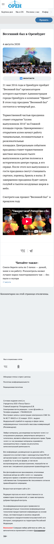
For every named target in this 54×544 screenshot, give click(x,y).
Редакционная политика (13, 387)
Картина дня (7, 12)
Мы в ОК (19, 12)
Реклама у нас (32, 12)
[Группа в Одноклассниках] (18, 367)
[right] (51, 12)
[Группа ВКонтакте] (27, 78)
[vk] (23, 251)
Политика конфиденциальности (16, 382)
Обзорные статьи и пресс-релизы (17, 377)
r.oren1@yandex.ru (35, 409)
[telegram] (32, 251)
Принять (43, 20)
